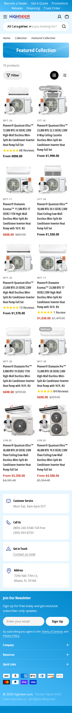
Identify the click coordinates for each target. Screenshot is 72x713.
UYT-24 (41, 199)
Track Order (52, 8)
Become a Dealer (16, 3)
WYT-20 (7, 361)
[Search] (64, 26)
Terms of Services (52, 631)
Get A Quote (39, 3)
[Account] (59, 16)
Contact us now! (24, 554)
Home (6, 38)
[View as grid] (54, 75)
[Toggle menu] (5, 16)
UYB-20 (7, 440)
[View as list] (64, 75)
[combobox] (36, 26)
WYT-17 (7, 199)
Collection (21, 38)
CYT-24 (41, 120)
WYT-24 (7, 120)
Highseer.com (23, 694)
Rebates (17, 8)
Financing (33, 8)
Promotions (60, 3)
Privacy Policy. (11, 635)
